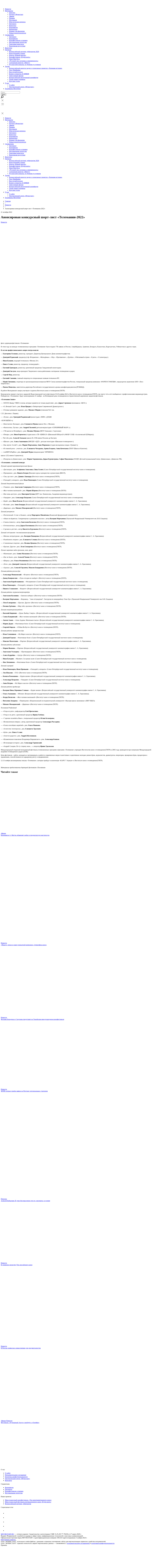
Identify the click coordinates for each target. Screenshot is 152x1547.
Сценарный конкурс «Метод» (19, 63)
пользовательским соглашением (78, 1543)
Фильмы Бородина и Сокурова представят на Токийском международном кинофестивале (32, 1019)
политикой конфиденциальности (102, 1543)
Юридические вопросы (17, 22)
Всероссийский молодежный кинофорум (23, 77)
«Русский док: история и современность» (23, 61)
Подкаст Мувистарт (16, 14)
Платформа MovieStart (13, 89)
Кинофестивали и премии (18, 40)
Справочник (9, 35)
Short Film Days (14, 59)
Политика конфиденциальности (16, 1477)
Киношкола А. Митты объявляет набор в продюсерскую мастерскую (25, 835)
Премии (12, 18)
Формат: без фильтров (17, 31)
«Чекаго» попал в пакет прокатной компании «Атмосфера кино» (24, 945)
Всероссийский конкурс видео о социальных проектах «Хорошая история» (35, 68)
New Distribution (14, 70)
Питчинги (12, 24)
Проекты (8, 50)
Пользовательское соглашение (15, 1475)
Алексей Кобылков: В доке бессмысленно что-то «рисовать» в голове (25, 1201)
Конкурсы (12, 25)
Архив (7, 66)
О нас (7, 83)
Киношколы (13, 27)
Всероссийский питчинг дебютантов (18, 1504)
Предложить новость (8, 1540)
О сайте (12, 85)
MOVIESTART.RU (7, 1534)
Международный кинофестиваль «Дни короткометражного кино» (28, 1500)
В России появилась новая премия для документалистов (21, 1348)
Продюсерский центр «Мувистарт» (21, 87)
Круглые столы (14, 81)
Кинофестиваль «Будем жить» (19, 57)
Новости (8, 9)
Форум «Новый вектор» (17, 55)
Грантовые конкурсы (16, 44)
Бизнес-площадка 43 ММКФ (19, 74)
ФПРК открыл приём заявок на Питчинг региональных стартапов (24, 1091)
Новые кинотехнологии (17, 33)
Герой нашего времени (17, 79)
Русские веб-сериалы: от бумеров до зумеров (25, 64)
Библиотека (13, 29)
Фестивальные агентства (18, 42)
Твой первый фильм (16, 76)
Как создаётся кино (16, 72)
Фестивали (13, 20)
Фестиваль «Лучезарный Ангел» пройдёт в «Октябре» (20, 1422)
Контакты (8, 1480)
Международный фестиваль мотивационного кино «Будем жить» (28, 1502)
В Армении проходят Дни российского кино (16, 1265)
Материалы (9, 11)
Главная (8, 201)
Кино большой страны (17, 53)
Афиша (11, 16)
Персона (12, 12)
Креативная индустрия (17, 46)
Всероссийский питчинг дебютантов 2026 (24, 51)
